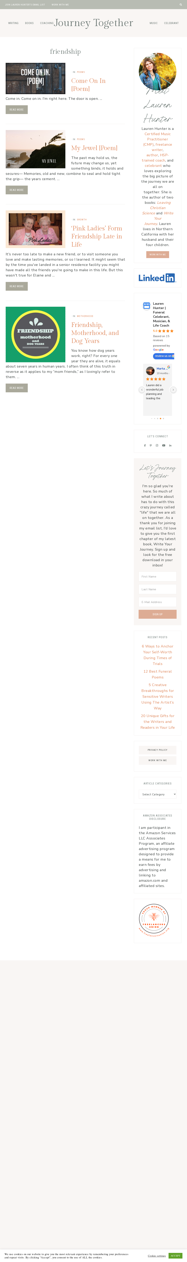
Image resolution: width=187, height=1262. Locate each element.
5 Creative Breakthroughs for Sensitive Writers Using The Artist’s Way (157, 696)
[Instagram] (157, 445)
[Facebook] (145, 445)
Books (29, 23)
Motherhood (85, 316)
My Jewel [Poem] (94, 148)
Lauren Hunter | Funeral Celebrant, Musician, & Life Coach (161, 314)
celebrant (154, 165)
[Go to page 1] (151, 418)
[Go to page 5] (163, 418)
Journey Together (93, 23)
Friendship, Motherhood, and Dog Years (95, 333)
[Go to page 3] (158, 418)
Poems (81, 72)
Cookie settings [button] (157, 1255)
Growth (82, 219)
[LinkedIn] (170, 445)
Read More (17, 109)
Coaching (47, 23)
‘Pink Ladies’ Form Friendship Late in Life (96, 236)
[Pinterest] (150, 445)
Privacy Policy (158, 750)
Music (154, 23)
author (152, 155)
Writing (13, 23)
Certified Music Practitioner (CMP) (157, 139)
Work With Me (158, 254)
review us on (163, 356)
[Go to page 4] (160, 418)
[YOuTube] (164, 445)
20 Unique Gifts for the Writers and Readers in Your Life (157, 721)
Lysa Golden (163, 369)
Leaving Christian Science (156, 208)
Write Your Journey (158, 218)
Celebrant (171, 23)
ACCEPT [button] (175, 1255)
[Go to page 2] (154, 418)
